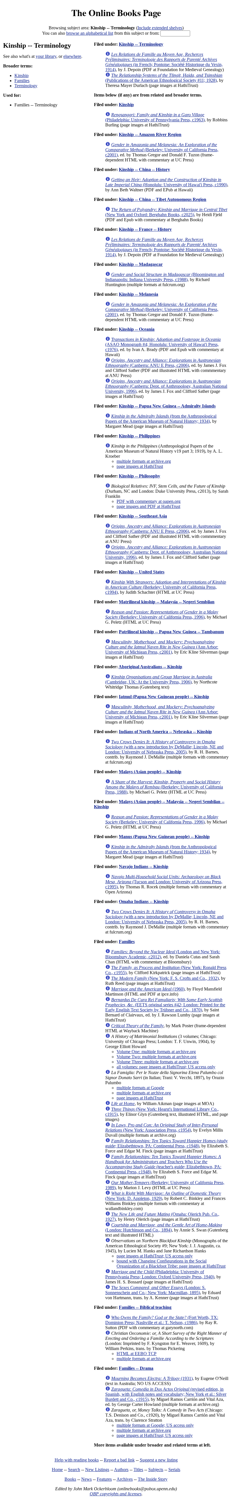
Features (104, 1479)
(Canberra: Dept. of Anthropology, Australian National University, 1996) (166, 386)
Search (74, 1469)
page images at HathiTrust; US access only (155, 1256)
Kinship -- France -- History (145, 229)
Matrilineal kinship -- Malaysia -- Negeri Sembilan (166, 601)
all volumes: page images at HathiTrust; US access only (166, 1066)
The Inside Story (152, 1479)
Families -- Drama (136, 1368)
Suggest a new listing (159, 1460)
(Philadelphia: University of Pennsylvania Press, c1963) (155, 117)
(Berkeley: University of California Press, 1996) (161, 614)
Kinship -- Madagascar (141, 264)
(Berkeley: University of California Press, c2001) (161, 149)
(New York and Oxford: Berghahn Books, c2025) (166, 212)
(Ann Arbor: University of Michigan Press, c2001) (161, 646)
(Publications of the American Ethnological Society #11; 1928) (163, 78)
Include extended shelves (160, 27)
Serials (174, 1469)
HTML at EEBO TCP (136, 1353)
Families (21, 80)
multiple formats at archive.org (144, 461)
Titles (138, 1469)
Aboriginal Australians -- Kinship (150, 666)
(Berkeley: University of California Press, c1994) (165, 587)
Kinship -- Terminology (141, 44)
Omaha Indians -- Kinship (144, 901)
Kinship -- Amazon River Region (150, 134)
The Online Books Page (116, 12)
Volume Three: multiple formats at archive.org (158, 1061)
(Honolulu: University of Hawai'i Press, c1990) (166, 182)
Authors (121, 1469)
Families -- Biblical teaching (145, 1307)
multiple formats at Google (140, 1087)
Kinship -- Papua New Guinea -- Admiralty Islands (167, 406)
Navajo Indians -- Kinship (143, 866)
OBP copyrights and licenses (115, 1493)
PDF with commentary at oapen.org (149, 501)
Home (57, 1469)
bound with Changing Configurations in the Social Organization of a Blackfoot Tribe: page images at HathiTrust (171, 1263)
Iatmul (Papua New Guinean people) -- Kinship (164, 696)
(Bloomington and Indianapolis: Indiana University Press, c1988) (164, 277)
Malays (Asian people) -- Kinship (150, 771)
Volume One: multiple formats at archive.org (156, 1051)
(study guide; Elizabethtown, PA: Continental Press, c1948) (166, 1143)
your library (46, 56)
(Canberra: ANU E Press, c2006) (163, 363)
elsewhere (72, 56)
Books (70, 1479)
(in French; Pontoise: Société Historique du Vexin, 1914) (164, 62)
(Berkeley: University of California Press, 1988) (164, 786)
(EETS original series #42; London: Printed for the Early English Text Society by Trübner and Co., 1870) (165, 1004)
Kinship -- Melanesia (138, 294)
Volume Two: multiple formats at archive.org (156, 1056)
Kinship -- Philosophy (139, 476)
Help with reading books (77, 1460)
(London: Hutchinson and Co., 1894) (163, 1227)
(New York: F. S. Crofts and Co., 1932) (165, 978)
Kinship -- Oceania (136, 329)
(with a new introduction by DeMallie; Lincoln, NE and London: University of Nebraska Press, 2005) (164, 746)
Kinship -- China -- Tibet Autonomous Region (162, 199)
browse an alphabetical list (89, 33)
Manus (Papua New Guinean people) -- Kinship (164, 836)
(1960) (147, 989)
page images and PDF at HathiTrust (148, 506)
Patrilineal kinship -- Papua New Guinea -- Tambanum (171, 631)
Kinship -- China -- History (144, 169)
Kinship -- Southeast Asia (143, 516)
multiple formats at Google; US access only (155, 1425)
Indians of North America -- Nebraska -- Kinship (165, 731)
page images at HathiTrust (140, 466)
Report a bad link (119, 1460)
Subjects (155, 1469)
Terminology (25, 85)
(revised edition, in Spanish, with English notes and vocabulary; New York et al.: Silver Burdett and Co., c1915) (165, 1394)
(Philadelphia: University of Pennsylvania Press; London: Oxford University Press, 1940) (159, 1274)
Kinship (21, 75)
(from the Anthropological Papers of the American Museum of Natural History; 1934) (160, 419)
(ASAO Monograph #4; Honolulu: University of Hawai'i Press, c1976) (163, 344)
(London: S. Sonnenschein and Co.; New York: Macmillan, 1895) (155, 1290)
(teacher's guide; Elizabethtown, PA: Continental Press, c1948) (163, 1164)
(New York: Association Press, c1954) (161, 1127)
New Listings (97, 1469)
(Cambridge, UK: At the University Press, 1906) (158, 679)
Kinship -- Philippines (139, 435)
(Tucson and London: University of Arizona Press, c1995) (163, 881)
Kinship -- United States (141, 571)
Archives (125, 1479)
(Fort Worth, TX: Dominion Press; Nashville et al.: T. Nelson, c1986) (161, 1320)
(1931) (152, 1378)
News (86, 1479)
